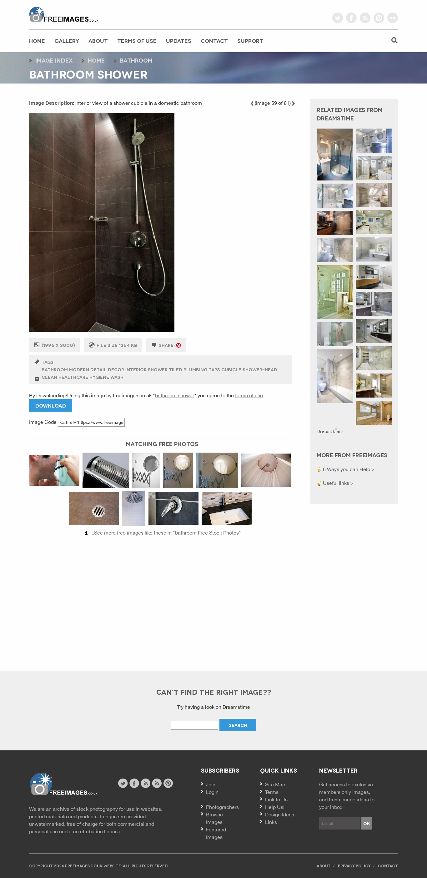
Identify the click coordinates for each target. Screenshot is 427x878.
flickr (392, 18)
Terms (272, 792)
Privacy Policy (354, 865)
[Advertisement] (162, 600)
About (98, 40)
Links (271, 822)
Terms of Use (137, 40)
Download (50, 405)
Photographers (222, 807)
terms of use (249, 395)
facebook (351, 18)
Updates (178, 40)
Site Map (275, 784)
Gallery (66, 40)
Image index (54, 60)
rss (365, 18)
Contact (214, 40)
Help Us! (274, 807)
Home (37, 40)
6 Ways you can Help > (348, 469)
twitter (337, 18)
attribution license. (101, 831)
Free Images (63, 784)
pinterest (379, 18)
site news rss (145, 783)
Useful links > (338, 483)
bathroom (136, 60)
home (96, 60)
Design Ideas (279, 814)
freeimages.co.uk (63, 14)
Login (212, 792)
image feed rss (157, 783)
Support (250, 40)
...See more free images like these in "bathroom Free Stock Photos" (165, 532)
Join (210, 784)
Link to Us (276, 799)
